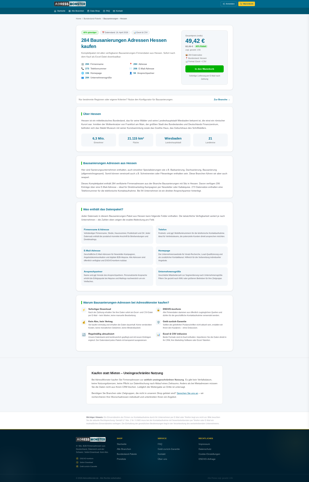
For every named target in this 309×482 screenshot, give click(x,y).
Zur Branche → (222, 99)
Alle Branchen (78, 11)
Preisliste (121, 459)
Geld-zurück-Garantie (169, 449)
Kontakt (119, 11)
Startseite (61, 11)
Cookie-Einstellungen (209, 454)
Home (78, 19)
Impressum (204, 444)
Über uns (162, 459)
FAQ (108, 11)
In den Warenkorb (204, 69)
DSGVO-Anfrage (207, 459)
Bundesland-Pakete (92, 19)
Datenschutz (205, 449)
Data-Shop (95, 11)
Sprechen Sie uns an (187, 393)
